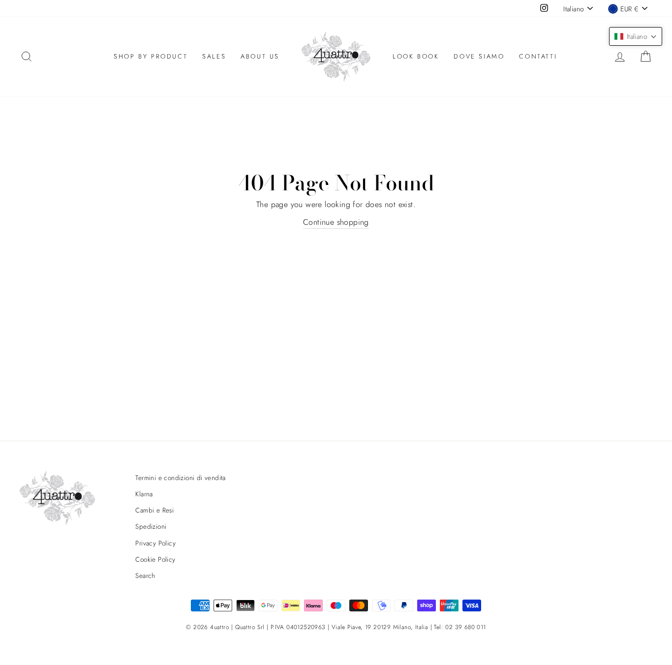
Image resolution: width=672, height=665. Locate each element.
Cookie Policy (155, 559)
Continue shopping (336, 222)
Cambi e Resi (154, 510)
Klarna (144, 494)
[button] (636, 36)
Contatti (538, 56)
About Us (260, 56)
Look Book (416, 56)
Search (145, 575)
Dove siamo (479, 56)
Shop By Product (150, 56)
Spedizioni (150, 526)
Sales (214, 56)
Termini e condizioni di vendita (180, 478)
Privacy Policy (155, 543)
